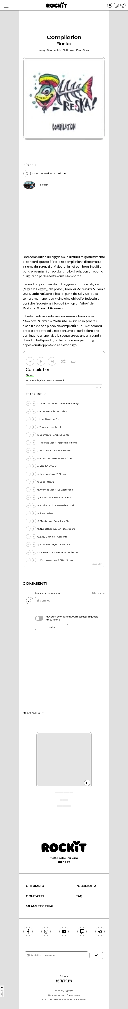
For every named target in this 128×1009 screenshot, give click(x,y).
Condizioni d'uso (56, 995)
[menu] (5, 5)
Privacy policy (73, 995)
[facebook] (28, 931)
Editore (62, 978)
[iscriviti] (96, 955)
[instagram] (46, 931)
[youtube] (64, 931)
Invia (52, 627)
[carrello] (109, 5)
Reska (30, 375)
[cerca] (116, 5)
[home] (56, 5)
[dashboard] (123, 5)
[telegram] (100, 931)
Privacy (2, 992)
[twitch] (82, 931)
